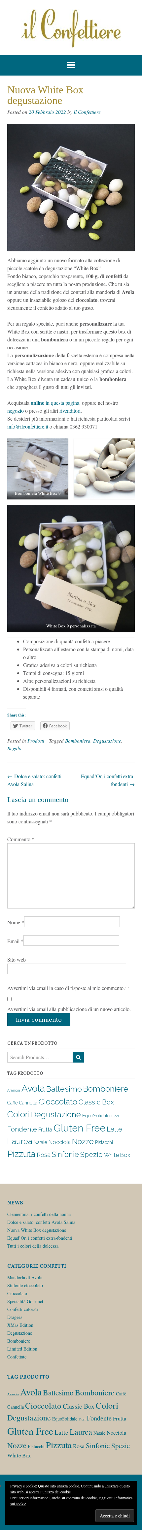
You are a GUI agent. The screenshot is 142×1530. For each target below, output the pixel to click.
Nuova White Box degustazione (36, 1230)
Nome (15, 922)
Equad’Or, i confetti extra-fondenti (39, 1238)
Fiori (115, 1116)
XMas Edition (20, 1325)
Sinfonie (65, 1154)
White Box (117, 1155)
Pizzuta (21, 1154)
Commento (20, 839)
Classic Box (96, 1102)
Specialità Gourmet (25, 1301)
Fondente (22, 1129)
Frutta (45, 1129)
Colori (18, 1114)
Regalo (14, 748)
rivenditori (70, 410)
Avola (33, 1088)
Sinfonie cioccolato (25, 1285)
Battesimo (64, 1088)
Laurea (19, 1141)
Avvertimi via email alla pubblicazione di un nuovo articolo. (69, 1008)
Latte (114, 1129)
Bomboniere (105, 1089)
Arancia (13, 1090)
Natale (40, 1142)
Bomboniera (77, 740)
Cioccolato (58, 1101)
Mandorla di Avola (24, 1277)
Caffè (12, 1102)
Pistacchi (104, 1142)
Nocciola (60, 1142)
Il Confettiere (87, 112)
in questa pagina (55, 402)
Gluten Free (79, 1128)
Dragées (14, 1317)
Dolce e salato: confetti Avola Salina (41, 1222)
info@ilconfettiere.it (28, 426)
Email (15, 941)
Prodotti (35, 740)
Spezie (91, 1154)
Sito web (16, 959)
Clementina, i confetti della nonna (39, 1214)
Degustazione (107, 740)
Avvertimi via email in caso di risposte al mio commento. (66, 987)
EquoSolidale (96, 1115)
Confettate (16, 1357)
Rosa (44, 1154)
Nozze (83, 1141)
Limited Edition (22, 1349)
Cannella (28, 1102)
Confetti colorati (22, 1309)
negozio (16, 410)
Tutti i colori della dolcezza (32, 1246)
